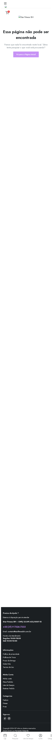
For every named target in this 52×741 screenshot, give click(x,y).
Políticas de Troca (9, 657)
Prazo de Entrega (9, 660)
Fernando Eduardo (22, 731)
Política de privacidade (11, 654)
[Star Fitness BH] (11, 8)
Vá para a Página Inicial (26, 54)
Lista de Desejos (8, 685)
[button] (7, 12)
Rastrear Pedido (8, 688)
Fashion (5, 700)
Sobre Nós (7, 664)
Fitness (5, 703)
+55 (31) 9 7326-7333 (14, 627)
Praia (5, 706)
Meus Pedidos (8, 682)
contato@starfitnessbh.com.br (19, 631)
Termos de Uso (8, 667)
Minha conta (7, 678)
